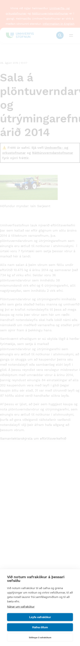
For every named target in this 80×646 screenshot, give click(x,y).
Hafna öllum (40, 627)
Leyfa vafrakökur (40, 617)
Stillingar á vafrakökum (40, 637)
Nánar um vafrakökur (21, 606)
